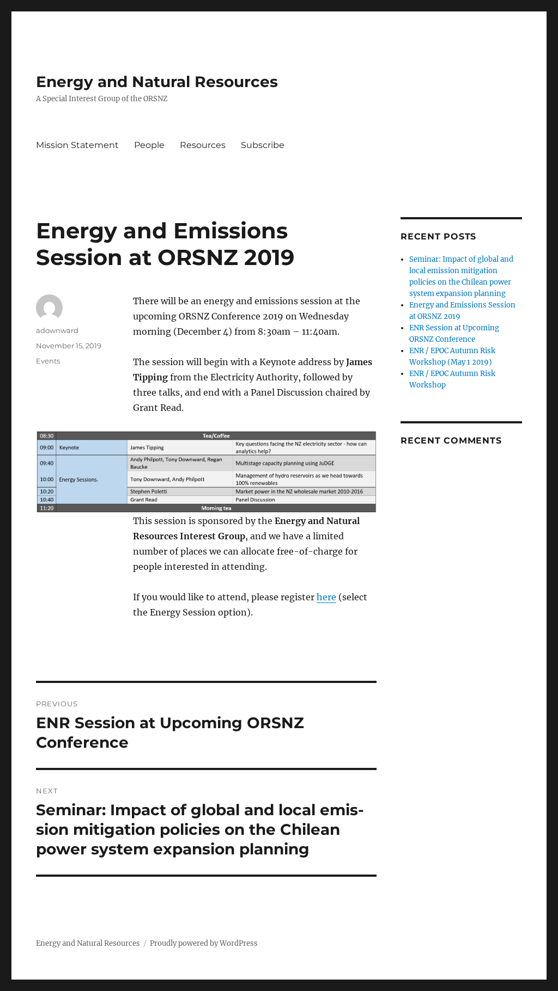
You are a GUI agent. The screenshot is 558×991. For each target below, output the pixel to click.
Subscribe (262, 145)
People (149, 145)
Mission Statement (77, 145)
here (326, 597)
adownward (57, 330)
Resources (203, 145)
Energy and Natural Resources (157, 81)
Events (48, 360)
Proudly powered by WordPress (204, 943)
